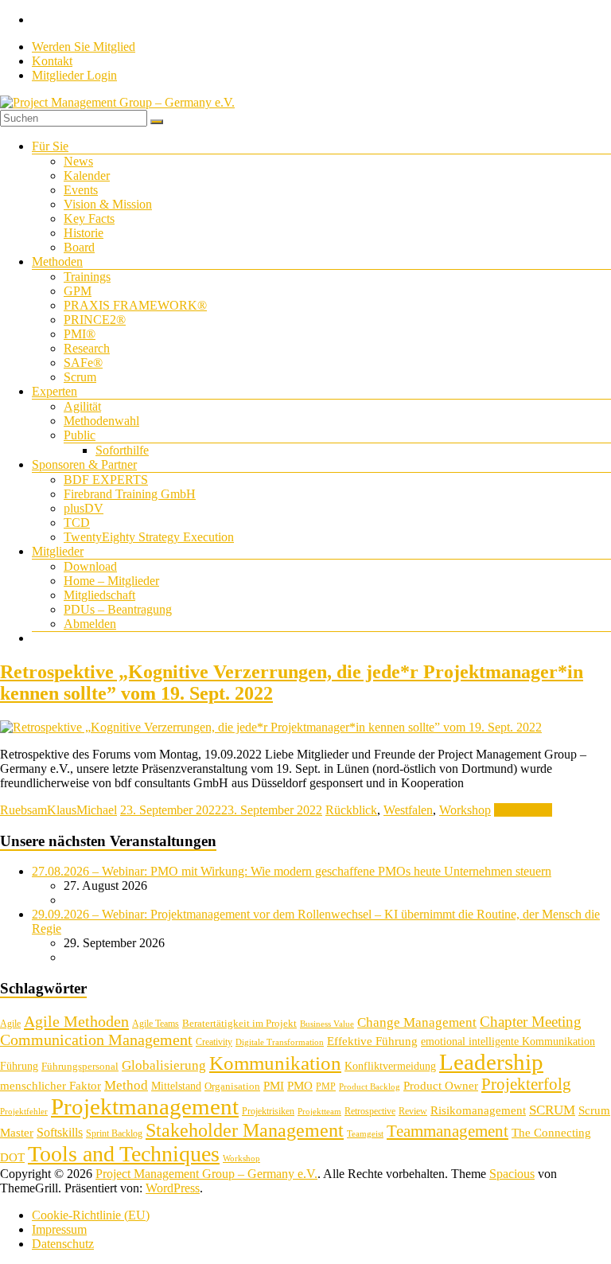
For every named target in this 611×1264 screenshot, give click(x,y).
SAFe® (83, 362)
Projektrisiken (268, 1111)
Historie (83, 233)
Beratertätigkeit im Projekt (239, 1023)
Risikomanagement (478, 1110)
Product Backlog (369, 1087)
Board (79, 247)
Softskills (60, 1132)
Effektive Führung (372, 1040)
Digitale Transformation (279, 1042)
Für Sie (50, 146)
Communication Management (96, 1039)
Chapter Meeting (531, 1021)
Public (79, 435)
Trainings (87, 276)
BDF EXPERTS (106, 479)
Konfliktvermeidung (390, 1066)
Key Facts (89, 218)
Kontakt (52, 61)
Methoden (57, 261)
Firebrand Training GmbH (130, 494)
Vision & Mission (108, 204)
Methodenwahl (101, 420)
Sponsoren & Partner (84, 464)
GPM (77, 291)
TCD (77, 522)
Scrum (80, 377)
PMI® (79, 334)
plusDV (83, 508)
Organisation (232, 1086)
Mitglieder (58, 551)
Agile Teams (155, 1023)
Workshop (465, 810)
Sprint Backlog (114, 1133)
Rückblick (351, 810)
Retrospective (369, 1111)
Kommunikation (275, 1063)
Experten (54, 391)
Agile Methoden (76, 1021)
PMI (273, 1085)
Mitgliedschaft (99, 595)
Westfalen (408, 810)
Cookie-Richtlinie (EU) (91, 1215)
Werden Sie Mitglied (83, 46)
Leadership (491, 1062)
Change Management (417, 1022)
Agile (10, 1023)
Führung (19, 1066)
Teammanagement (447, 1131)
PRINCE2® (95, 319)
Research (87, 348)
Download (90, 566)
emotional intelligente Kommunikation (508, 1041)
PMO (300, 1085)
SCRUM (552, 1110)
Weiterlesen (523, 810)
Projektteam (319, 1111)
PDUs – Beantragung (118, 609)
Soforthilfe (122, 450)
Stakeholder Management (245, 1130)
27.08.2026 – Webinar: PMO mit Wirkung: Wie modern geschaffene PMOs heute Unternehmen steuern (291, 871)
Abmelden (90, 623)
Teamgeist (365, 1133)
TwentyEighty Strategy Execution (149, 537)
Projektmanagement (145, 1106)
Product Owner (440, 1085)
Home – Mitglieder (111, 580)
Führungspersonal (80, 1066)
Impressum (59, 1229)
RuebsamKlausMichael (58, 810)
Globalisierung (164, 1065)
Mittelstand (176, 1086)
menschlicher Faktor (50, 1085)
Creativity (214, 1041)
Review (413, 1111)
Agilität (82, 406)
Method (126, 1085)
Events (81, 190)
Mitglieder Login (74, 75)
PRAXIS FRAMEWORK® (135, 305)
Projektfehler (24, 1111)
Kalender (87, 175)
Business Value (327, 1024)
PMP (326, 1086)
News (78, 161)
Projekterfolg (526, 1084)
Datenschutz (63, 1243)
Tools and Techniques (124, 1153)
